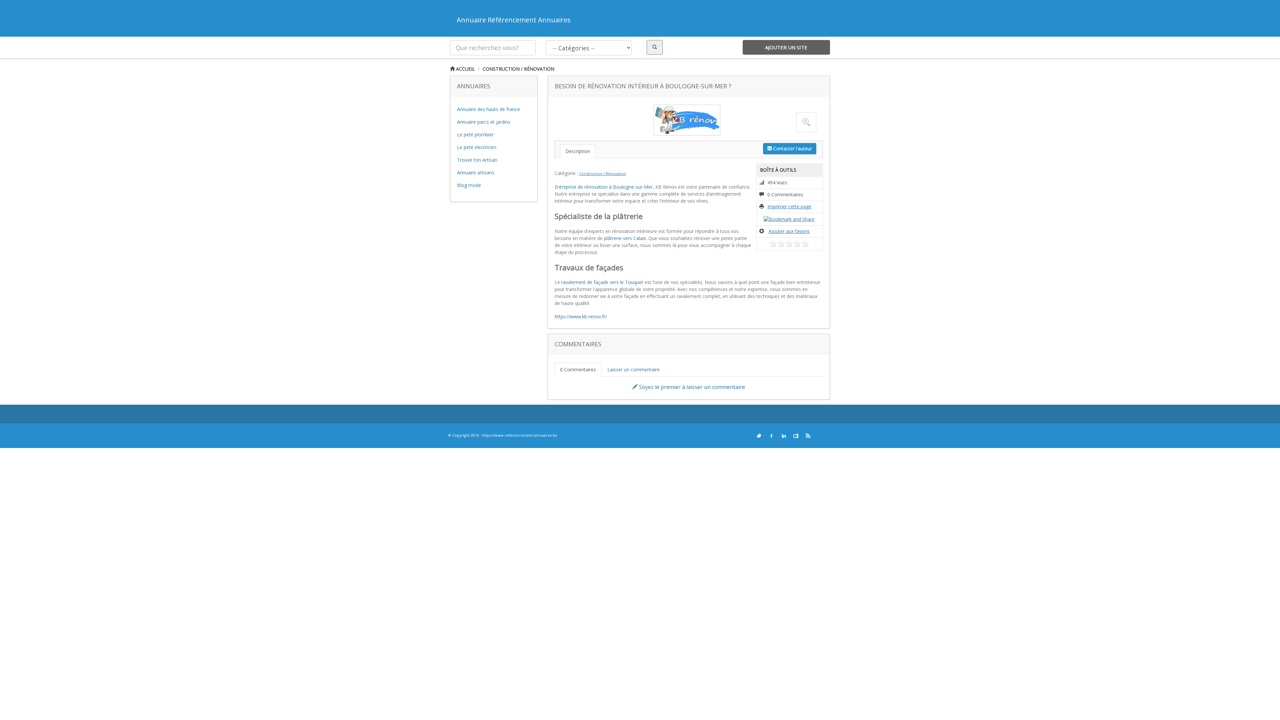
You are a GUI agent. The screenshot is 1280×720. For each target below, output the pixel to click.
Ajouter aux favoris (789, 231)
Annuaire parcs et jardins (483, 122)
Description (577, 151)
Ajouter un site (786, 47)
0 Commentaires (578, 369)
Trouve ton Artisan (477, 160)
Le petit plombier (475, 134)
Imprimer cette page (789, 206)
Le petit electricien (476, 147)
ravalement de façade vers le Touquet (602, 282)
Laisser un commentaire (633, 369)
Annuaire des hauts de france (488, 109)
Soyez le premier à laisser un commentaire (691, 387)
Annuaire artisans (475, 172)
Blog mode (469, 185)
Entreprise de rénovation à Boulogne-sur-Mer (604, 187)
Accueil (465, 69)
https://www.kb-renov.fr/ (581, 316)
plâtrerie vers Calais (624, 238)
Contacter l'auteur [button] (792, 148)
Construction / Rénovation (518, 69)
